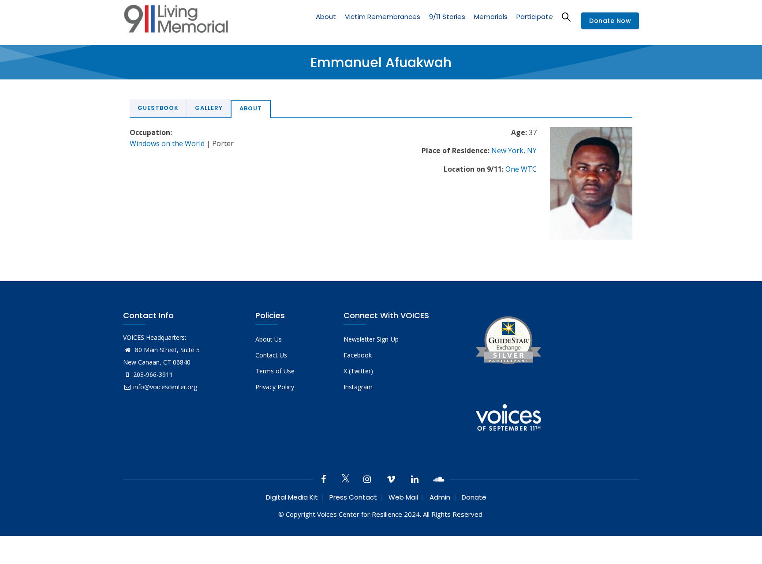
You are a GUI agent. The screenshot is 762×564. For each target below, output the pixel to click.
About (326, 16)
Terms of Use (275, 371)
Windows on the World (167, 143)
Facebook (358, 355)
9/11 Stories (447, 16)
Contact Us (271, 355)
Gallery (209, 108)
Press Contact (353, 497)
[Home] (176, 20)
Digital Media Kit (292, 497)
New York (507, 150)
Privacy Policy (274, 387)
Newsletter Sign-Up (371, 339)
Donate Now (610, 21)
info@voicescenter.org (165, 387)
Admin (440, 497)
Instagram (358, 387)
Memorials (491, 16)
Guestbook (158, 108)
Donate (474, 497)
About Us (268, 339)
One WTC (521, 169)
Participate (534, 16)
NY (532, 150)
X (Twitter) (358, 371)
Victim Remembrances (382, 16)
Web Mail (403, 497)
